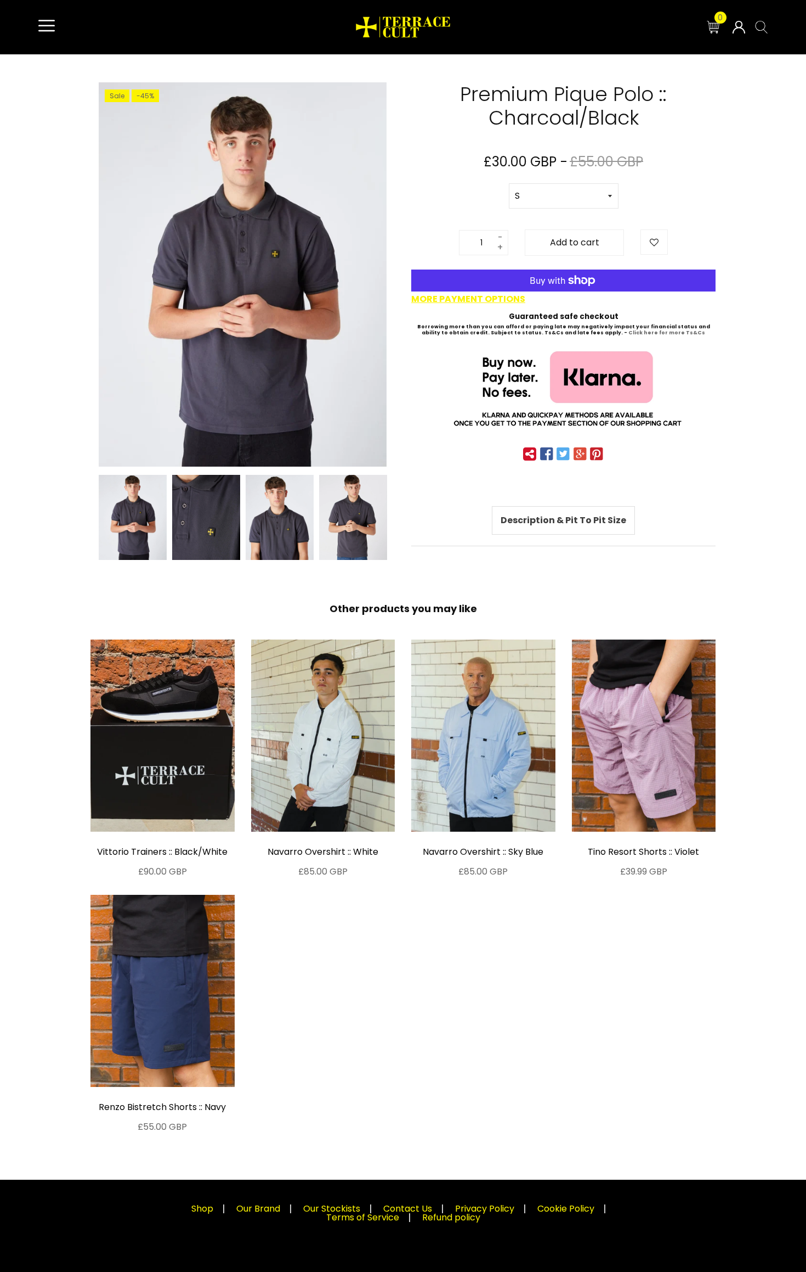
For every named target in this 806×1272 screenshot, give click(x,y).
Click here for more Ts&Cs (666, 332)
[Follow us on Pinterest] (596, 454)
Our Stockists (331, 1208)
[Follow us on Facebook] (547, 454)
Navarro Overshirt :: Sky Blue (483, 851)
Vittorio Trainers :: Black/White (162, 851)
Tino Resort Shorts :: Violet (643, 851)
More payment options (468, 299)
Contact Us (407, 1208)
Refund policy (451, 1217)
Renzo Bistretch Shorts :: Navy (162, 1107)
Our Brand (258, 1208)
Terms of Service (362, 1217)
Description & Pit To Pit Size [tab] (563, 520)
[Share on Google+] (580, 454)
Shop (202, 1208)
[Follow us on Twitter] (563, 454)
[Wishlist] (654, 242)
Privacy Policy (484, 1208)
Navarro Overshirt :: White (323, 851)
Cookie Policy (565, 1208)
